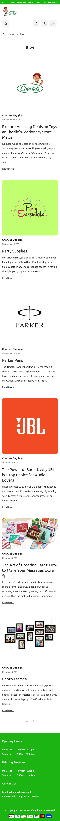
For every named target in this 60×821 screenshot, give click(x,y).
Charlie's (29, 810)
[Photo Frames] (30, 638)
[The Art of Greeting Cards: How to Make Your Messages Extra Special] (30, 533)
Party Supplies (14, 251)
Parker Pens (12, 360)
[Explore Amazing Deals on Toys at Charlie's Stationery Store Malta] (30, 83)
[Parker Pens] (30, 317)
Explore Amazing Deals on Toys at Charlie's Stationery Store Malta (29, 131)
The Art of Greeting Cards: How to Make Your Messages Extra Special (29, 570)
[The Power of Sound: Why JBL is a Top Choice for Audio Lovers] (30, 426)
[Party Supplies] (30, 207)
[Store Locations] (53, 23)
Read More (8, 168)
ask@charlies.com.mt (20, 791)
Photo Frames (14, 679)
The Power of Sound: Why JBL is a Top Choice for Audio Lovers (28, 474)
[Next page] (39, 720)
